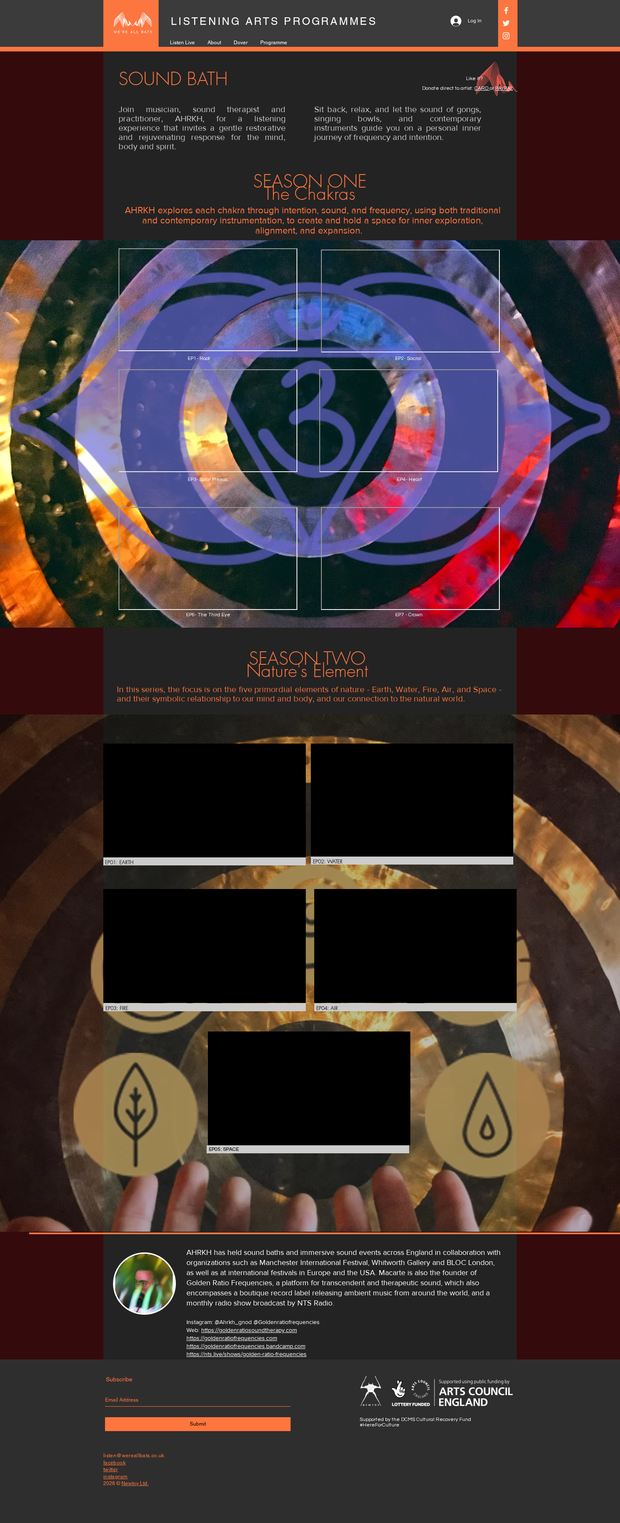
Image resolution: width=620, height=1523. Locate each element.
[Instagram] (506, 35)
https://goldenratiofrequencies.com (231, 1338)
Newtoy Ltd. (134, 1483)
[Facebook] (506, 10)
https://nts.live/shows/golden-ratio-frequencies (246, 1354)
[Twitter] (506, 23)
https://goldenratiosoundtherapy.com (249, 1330)
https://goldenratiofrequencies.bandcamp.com (245, 1346)
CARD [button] (482, 88)
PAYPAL (504, 88)
